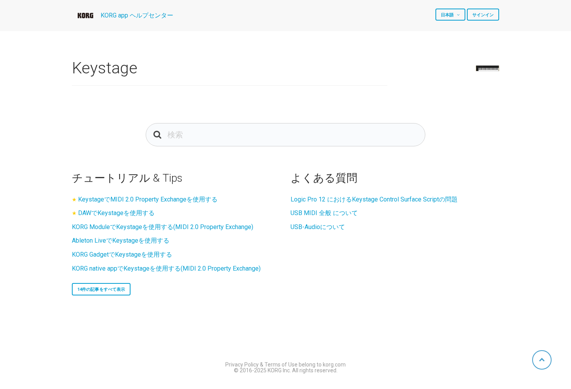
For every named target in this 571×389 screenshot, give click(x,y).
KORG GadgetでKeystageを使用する (122, 254)
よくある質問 (324, 178)
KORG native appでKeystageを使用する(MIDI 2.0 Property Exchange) (166, 268)
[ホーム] (85, 15)
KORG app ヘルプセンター (137, 15)
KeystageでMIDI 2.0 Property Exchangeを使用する (148, 199)
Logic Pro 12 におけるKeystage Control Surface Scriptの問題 (374, 199)
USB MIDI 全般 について (324, 213)
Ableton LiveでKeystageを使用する (120, 240)
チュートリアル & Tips (127, 178)
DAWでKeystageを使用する (116, 213)
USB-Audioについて (318, 227)
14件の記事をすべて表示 (101, 289)
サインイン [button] (483, 14)
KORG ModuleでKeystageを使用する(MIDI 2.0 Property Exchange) (162, 227)
